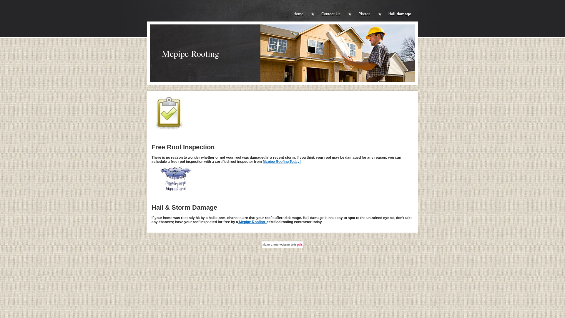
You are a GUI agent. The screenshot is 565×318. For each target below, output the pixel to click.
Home (298, 14)
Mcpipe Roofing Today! (282, 162)
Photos (364, 14)
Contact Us (330, 14)
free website (281, 244)
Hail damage (399, 14)
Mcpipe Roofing (190, 53)
